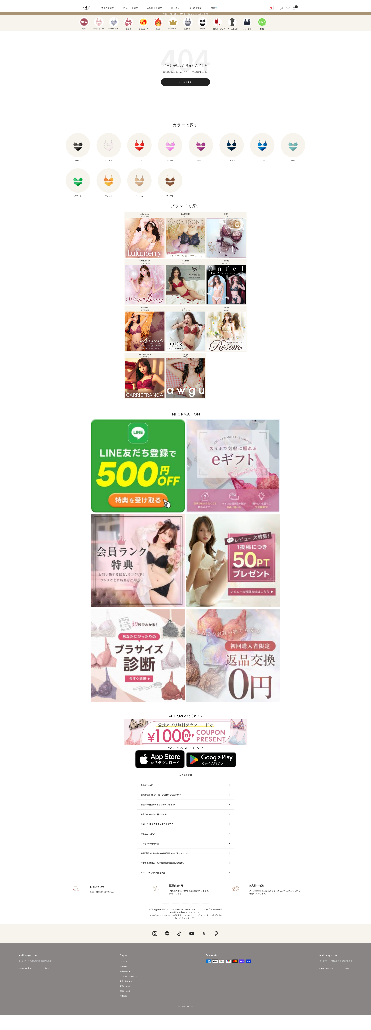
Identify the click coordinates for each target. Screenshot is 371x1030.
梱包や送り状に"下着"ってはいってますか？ (161, 794)
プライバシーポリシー (128, 976)
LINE (262, 22)
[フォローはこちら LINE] (167, 934)
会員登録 (123, 966)
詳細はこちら (175, 893)
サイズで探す (107, 7)
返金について (125, 986)
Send (47, 968)
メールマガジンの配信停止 (153, 872)
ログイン (123, 961)
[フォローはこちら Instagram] (155, 934)
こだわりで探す (154, 7)
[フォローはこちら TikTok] (179, 934)
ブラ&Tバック (113, 22)
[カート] (294, 8)
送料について (147, 785)
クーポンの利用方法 (150, 843)
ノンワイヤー (202, 22)
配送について (125, 991)
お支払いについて (149, 833)
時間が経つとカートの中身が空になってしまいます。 (165, 853)
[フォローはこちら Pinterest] (216, 934)
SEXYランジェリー (217, 22)
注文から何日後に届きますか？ (155, 814)
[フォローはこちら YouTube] (192, 934)
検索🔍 (214, 7)
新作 (84, 22)
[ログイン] (281, 8)
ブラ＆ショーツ (98, 22)
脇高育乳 (187, 22)
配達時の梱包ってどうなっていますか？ (159, 804)
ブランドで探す (130, 7)
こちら (293, 890)
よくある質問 (195, 7)
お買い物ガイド (126, 981)
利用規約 (123, 996)
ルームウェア (232, 22)
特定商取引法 (125, 971)
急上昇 (158, 22)
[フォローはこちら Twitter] (204, 934)
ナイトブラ (247, 22)
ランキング (173, 22)
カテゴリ (175, 7)
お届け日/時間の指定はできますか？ (157, 824)
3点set (128, 22)
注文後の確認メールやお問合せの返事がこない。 (163, 862)
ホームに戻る (185, 82)
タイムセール (143, 22)
